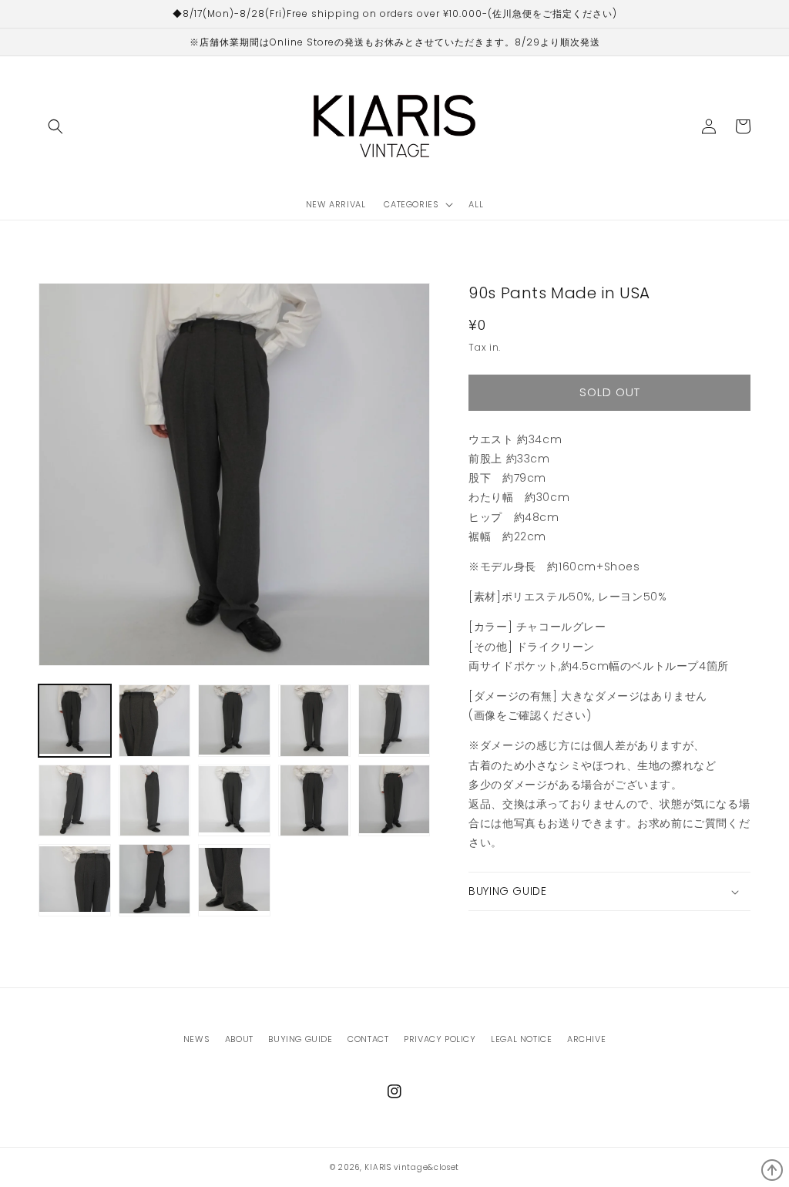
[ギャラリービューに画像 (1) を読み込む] (75, 720)
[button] (55, 126)
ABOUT (239, 1039)
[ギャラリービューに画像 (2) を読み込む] (155, 720)
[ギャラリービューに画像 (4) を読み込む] (314, 720)
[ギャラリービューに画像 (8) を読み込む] (234, 801)
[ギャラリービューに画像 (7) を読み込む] (155, 801)
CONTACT (367, 1039)
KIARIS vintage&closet (411, 1167)
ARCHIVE (586, 1039)
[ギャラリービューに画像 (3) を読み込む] (234, 720)
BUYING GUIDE (300, 1039)
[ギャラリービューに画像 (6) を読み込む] (75, 801)
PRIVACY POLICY (439, 1039)
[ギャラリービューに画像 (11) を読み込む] (75, 880)
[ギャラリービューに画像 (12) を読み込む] (155, 880)
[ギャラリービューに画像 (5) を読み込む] (394, 720)
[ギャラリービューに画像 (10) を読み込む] (394, 801)
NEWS (196, 1039)
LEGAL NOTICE (521, 1039)
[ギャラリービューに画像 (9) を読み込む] (314, 801)
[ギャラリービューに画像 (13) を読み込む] (234, 880)
